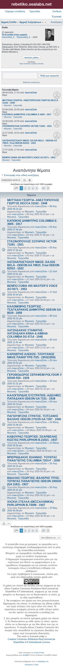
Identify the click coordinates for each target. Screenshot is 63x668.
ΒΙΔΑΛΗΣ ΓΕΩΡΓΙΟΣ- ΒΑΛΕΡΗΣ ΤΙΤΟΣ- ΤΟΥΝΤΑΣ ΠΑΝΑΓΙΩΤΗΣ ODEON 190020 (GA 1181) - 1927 (34, 481)
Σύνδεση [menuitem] (56, 11)
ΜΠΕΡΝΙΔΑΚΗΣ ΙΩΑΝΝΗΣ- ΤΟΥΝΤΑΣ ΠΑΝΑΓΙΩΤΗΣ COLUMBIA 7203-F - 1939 (33, 459)
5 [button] (36, 188)
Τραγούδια (34, 11)
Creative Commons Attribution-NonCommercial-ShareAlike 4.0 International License (31, 640)
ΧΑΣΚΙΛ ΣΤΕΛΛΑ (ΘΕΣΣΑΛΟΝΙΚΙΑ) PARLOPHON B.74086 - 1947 (30, 503)
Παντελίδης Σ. (8, 37)
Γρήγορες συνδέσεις (15, 11)
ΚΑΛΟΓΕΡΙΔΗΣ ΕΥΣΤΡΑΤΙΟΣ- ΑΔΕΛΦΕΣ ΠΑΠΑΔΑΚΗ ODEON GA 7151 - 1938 (34, 397)
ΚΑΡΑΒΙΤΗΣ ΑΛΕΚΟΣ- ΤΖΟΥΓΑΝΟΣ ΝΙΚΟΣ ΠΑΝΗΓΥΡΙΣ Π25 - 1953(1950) (31, 356)
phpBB (25, 655)
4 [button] (32, 188)
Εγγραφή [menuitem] (56, 16)
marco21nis (31, 92)
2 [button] (25, 188)
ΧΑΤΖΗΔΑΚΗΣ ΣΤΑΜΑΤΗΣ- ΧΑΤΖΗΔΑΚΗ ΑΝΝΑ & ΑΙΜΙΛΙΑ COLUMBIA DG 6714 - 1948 (27, 333)
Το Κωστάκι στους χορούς (14, 35)
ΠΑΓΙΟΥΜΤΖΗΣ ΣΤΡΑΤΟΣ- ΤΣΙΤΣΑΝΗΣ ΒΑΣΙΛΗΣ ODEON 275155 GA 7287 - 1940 (34, 418)
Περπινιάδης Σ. (24, 37)
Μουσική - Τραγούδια (36, 211)
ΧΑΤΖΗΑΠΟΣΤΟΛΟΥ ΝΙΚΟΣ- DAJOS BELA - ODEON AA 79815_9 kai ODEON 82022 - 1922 (33, 265)
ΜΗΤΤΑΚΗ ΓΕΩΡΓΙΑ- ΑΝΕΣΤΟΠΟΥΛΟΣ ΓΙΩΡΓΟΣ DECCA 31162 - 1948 (33, 202)
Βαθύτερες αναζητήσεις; (31, 82)
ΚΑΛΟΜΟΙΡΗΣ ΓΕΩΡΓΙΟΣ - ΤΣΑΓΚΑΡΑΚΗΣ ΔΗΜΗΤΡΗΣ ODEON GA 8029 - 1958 (34, 309)
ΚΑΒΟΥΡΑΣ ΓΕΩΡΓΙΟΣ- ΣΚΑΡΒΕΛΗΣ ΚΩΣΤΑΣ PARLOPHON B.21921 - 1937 (32, 438)
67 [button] (43, 188)
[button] (16, 188)
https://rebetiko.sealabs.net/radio (32, 64)
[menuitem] (29, 664)
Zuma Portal (39, 653)
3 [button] (29, 188)
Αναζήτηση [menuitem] (56, 22)
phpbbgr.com (43, 661)
